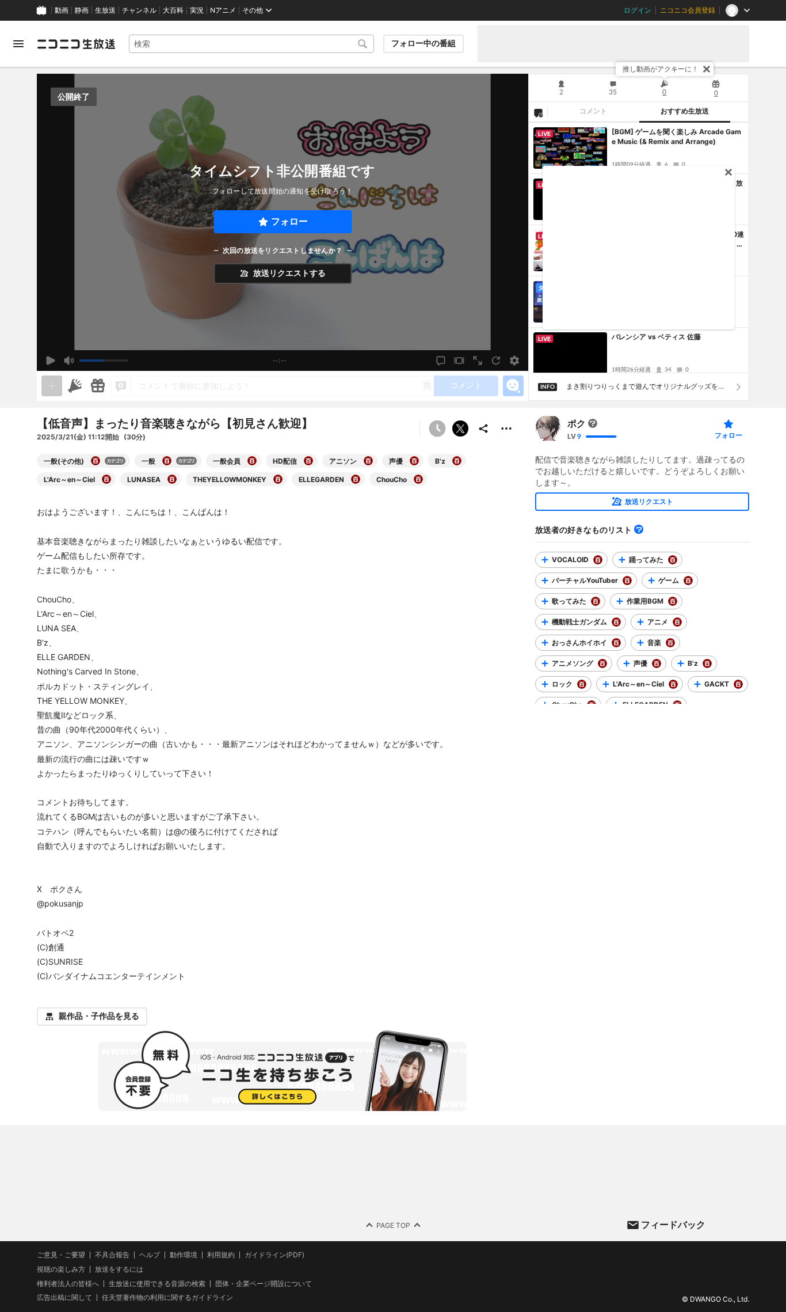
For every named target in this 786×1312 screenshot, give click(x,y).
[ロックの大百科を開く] (581, 684)
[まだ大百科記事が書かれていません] (592, 423)
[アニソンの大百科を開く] (368, 460)
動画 (61, 10)
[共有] (483, 428)
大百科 (173, 10)
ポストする (460, 428)
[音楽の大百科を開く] (670, 642)
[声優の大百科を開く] (414, 460)
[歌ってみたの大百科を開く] (595, 601)
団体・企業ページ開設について (263, 1283)
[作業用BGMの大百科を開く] (672, 601)
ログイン (637, 10)
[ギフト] (97, 386)
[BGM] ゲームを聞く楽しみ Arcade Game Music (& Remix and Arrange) (676, 136)
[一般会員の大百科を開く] (252, 460)
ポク (576, 423)
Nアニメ (223, 10)
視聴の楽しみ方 (61, 1269)
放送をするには (119, 1269)
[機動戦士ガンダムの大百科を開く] (616, 622)
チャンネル (139, 10)
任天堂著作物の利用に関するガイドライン (167, 1297)
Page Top (393, 1224)
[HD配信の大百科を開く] (308, 460)
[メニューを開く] (18, 43)
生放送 (105, 10)
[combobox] (251, 44)
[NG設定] (538, 112)
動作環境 (183, 1255)
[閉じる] (706, 69)
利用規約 (221, 1255)
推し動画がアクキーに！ (661, 69)
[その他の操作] (506, 428)
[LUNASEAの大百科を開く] (172, 479)
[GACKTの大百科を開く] (738, 684)
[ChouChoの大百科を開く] (418, 479)
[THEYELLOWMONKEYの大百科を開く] (278, 479)
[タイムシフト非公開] (437, 428)
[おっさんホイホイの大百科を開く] (616, 642)
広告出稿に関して (64, 1297)
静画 (82, 10)
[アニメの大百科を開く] (677, 622)
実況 (197, 10)
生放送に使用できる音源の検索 (157, 1283)
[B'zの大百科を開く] (456, 460)
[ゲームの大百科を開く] (688, 580)
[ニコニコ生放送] (76, 44)
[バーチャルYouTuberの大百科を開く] (627, 580)
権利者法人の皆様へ (68, 1283)
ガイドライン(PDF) (274, 1255)
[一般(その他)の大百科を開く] (95, 460)
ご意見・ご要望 (61, 1254)
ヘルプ (149, 1255)
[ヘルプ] (638, 529)
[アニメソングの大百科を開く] (602, 663)
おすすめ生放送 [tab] (685, 111)
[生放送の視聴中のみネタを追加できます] (51, 386)
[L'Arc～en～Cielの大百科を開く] (106, 479)
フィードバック (673, 1224)
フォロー (289, 221)
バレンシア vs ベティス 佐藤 (656, 336)
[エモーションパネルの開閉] (513, 386)
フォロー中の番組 (423, 43)
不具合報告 (112, 1255)
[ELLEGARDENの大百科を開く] (355, 479)
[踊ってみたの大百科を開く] (672, 559)
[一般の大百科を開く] (166, 460)
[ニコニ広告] (74, 386)
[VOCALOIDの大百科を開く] (597, 559)
